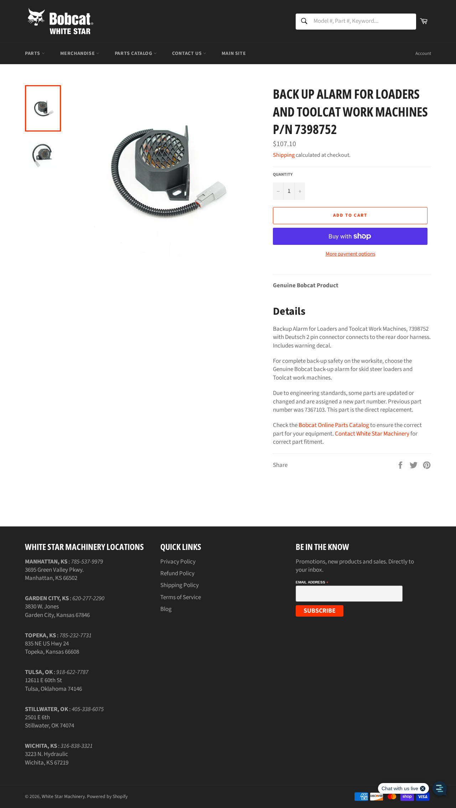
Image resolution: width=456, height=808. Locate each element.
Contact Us (187, 53)
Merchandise (78, 53)
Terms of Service (180, 597)
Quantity (282, 174)
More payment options (350, 254)
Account (423, 53)
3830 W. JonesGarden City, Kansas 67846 (57, 610)
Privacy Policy (178, 561)
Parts (33, 53)
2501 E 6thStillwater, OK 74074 (49, 721)
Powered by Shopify (107, 796)
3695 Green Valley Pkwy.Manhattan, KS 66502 (54, 574)
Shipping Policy (179, 585)
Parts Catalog (134, 53)
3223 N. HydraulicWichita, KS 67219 (46, 758)
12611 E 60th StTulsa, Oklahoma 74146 (53, 684)
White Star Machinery (63, 796)
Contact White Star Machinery (372, 433)
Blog (166, 609)
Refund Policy (177, 573)
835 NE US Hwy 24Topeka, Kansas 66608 (52, 647)
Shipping (284, 155)
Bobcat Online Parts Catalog (334, 425)
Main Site (234, 53)
